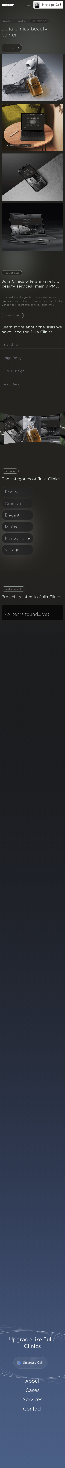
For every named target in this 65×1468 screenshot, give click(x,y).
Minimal (12, 526)
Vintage (12, 549)
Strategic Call (51, 5)
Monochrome (17, 538)
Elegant (12, 515)
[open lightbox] (32, 77)
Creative (13, 503)
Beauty (11, 492)
